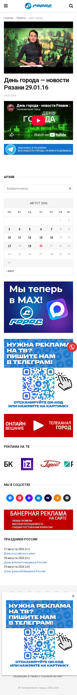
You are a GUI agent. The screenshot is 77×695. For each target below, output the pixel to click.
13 (40, 237)
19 (29, 245)
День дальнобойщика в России (24, 571)
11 (19, 237)
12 (29, 237)
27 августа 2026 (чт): (17, 549)
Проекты (21, 18)
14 (51, 237)
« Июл (10, 271)
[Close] (73, 596)
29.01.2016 (10, 95)
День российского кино (19, 553)
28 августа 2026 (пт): (17, 558)
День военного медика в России (25, 562)
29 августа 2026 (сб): (17, 566)
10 (9, 237)
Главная (8, 18)
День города (36, 18)
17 (9, 245)
